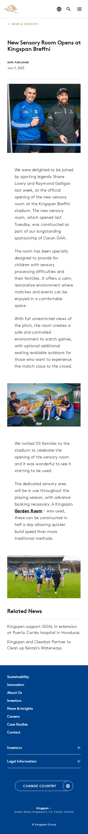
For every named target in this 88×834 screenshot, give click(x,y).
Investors (14, 700)
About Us (14, 692)
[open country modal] (59, 9)
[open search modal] (68, 9)
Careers (13, 716)
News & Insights (20, 708)
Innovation (15, 684)
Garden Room (28, 510)
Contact (13, 732)
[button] (79, 9)
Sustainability (18, 677)
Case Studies (17, 724)
